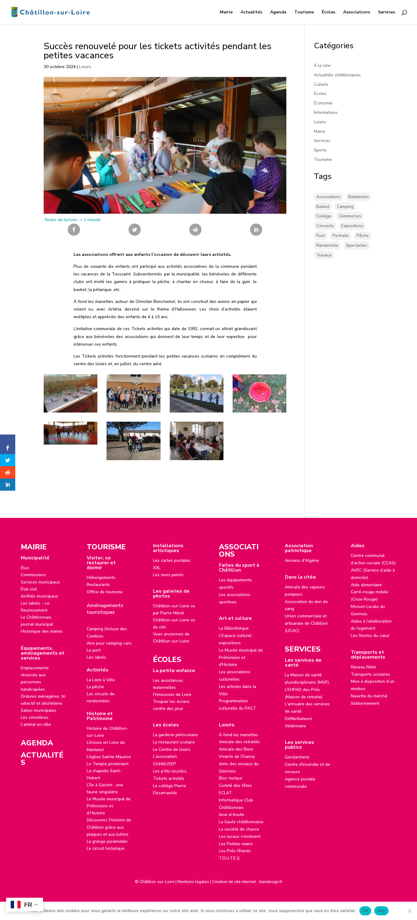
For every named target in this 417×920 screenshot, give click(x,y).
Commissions (33, 575)
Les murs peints (168, 575)
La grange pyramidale (107, 841)
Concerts (325, 226)
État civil (29, 589)
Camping (345, 206)
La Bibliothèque (234, 628)
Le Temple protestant (108, 764)
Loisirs (85, 67)
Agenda (278, 12)
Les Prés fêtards (235, 851)
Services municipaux (40, 582)
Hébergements (101, 577)
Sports (320, 150)
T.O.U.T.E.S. (230, 858)
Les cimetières (35, 717)
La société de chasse (239, 829)
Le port (93, 650)
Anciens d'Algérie (302, 560)
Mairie (226, 12)
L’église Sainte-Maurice (109, 757)
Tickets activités (168, 778)
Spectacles (356, 245)
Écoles (328, 12)
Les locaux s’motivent (239, 836)
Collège (323, 216)
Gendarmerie (297, 757)
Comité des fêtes (235, 785)
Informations (326, 112)
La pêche (95, 687)
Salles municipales (38, 710)
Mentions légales (193, 882)
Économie (323, 103)
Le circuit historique (106, 848)
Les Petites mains (236, 844)
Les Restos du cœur (370, 635)
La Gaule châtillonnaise (241, 822)
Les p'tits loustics (170, 771)
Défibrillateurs (298, 719)
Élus (25, 568)
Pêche (363, 235)
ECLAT (225, 793)
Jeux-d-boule (231, 814)
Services (386, 12)
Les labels (96, 657)
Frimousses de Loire (172, 694)
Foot (320, 235)
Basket (322, 206)
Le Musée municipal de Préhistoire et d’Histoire (109, 806)
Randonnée (327, 245)
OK (365, 910)
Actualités (251, 12)
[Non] (409, 911)
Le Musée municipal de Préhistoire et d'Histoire (241, 657)
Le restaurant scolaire (174, 742)
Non (381, 910)
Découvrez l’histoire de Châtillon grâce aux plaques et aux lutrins (109, 827)
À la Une (322, 65)
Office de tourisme (105, 592)
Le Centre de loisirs (171, 749)
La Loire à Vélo (101, 680)
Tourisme (304, 12)
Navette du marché (369, 696)
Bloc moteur (230, 778)
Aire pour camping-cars (109, 643)
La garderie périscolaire (175, 735)
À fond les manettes (238, 735)
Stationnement (365, 703)
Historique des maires (42, 631)
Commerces (350, 216)
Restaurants (98, 584)
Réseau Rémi (363, 667)
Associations (356, 12)
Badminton (358, 197)
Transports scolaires (370, 674)
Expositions (352, 226)
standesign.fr (270, 882)
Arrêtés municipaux (39, 596)
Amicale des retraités (239, 742)
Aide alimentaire (366, 585)
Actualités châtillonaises (337, 75)
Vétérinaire (295, 726)
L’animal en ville (36, 724)
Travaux (324, 255)
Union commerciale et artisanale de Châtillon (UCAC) (306, 623)
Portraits (340, 235)
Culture (321, 84)
